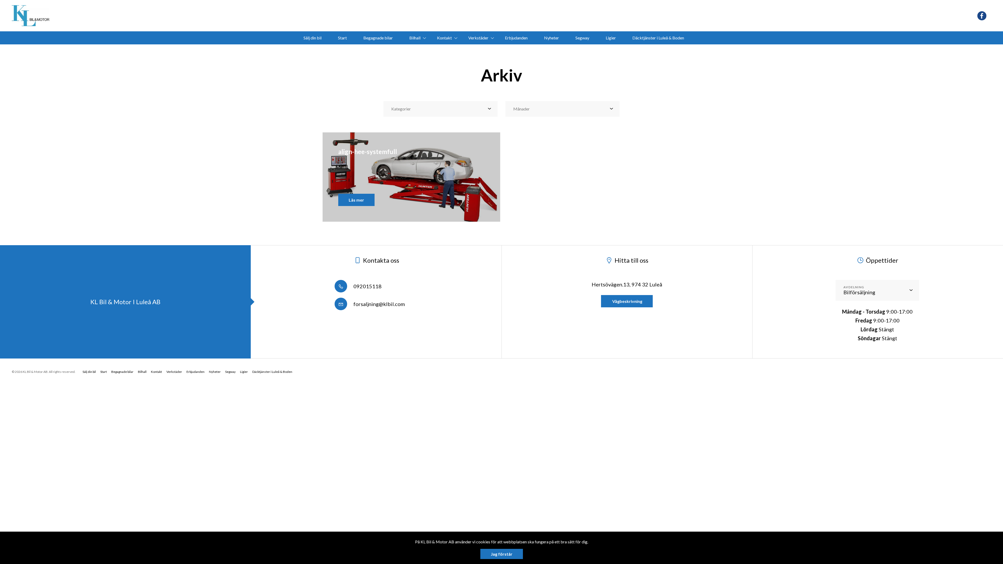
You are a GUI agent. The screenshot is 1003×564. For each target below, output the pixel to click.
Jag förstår (501, 553)
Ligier (611, 37)
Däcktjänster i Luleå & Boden (658, 37)
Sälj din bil (313, 37)
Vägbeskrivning (626, 301)
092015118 (367, 286)
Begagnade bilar (378, 37)
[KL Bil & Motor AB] (30, 15)
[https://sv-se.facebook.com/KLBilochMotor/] (981, 16)
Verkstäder (478, 37)
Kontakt (444, 37)
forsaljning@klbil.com (378, 304)
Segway (582, 37)
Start (342, 37)
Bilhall (415, 37)
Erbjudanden (516, 37)
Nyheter (551, 37)
